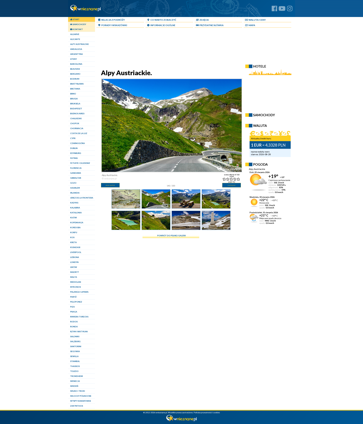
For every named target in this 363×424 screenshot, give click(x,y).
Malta (73, 277)
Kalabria (75, 207)
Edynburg (75, 153)
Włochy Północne (80, 396)
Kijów (73, 217)
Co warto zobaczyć (163, 19)
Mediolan (75, 282)
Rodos (74, 321)
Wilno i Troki (77, 391)
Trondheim (76, 376)
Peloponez (76, 302)
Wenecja (75, 381)
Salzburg (75, 341)
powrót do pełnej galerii (171, 235)
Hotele (259, 66)
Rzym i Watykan (79, 331)
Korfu (73, 232)
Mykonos (75, 287)
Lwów (73, 267)
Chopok (74, 123)
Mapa (252, 25)
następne (232, 185)
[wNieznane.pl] (181, 420)
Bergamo (75, 74)
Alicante (75, 39)
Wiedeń (74, 386)
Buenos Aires (77, 113)
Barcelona (76, 64)
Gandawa (75, 173)
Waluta (260, 126)
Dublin (74, 148)
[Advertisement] (171, 49)
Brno (73, 93)
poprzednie (110, 185)
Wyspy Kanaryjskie (80, 401)
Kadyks (74, 202)
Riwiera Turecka (79, 316)
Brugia (74, 98)
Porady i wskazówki (114, 25)
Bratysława (77, 84)
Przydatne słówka (211, 25)
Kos (72, 237)
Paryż (73, 297)
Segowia (75, 351)
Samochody (79, 24)
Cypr (72, 138)
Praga (73, 311)
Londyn (74, 262)
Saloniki (74, 336)
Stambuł (75, 361)
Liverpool (75, 252)
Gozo (73, 183)
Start (75, 19)
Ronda (74, 326)
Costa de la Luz (78, 133)
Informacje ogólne (162, 25)
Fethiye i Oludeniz (80, 163)
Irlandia (75, 193)
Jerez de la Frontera (81, 197)
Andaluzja (76, 49)
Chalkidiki (76, 118)
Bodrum (74, 79)
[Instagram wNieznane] (290, 9)
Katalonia (76, 212)
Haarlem (75, 188)
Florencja (76, 168)
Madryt (74, 272)
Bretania (75, 88)
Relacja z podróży (113, 19)
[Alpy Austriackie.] (126, 207)
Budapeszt (76, 108)
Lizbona (74, 257)
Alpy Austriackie (79, 44)
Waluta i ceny (257, 19)
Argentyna (76, 54)
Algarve (74, 34)
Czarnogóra (77, 143)
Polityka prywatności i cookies (207, 412)
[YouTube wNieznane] (282, 9)
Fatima (74, 158)
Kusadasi (75, 247)
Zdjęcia (204, 19)
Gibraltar (75, 178)
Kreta (73, 242)
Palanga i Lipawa (79, 292)
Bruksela (75, 103)
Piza (72, 307)
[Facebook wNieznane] (274, 9)
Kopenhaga (76, 222)
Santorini (75, 346)
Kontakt (77, 29)
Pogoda (260, 164)
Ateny (73, 59)
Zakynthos (76, 406)
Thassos (75, 366)
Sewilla (74, 356)
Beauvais (75, 69)
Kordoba (75, 227)
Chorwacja (76, 128)
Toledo (74, 371)
